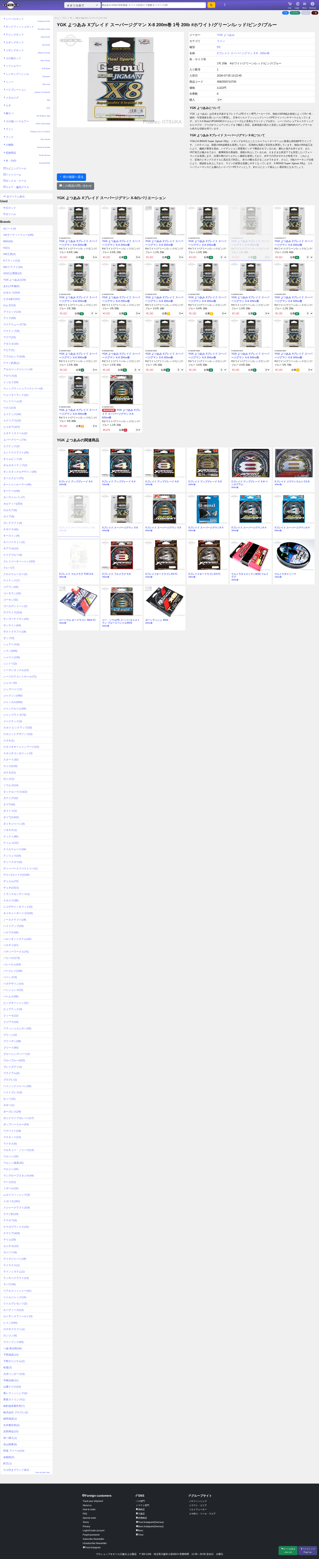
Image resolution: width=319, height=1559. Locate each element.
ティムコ (10, 842)
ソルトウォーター (198, 1509)
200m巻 (265, 53)
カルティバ (13, 503)
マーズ (9, 1182)
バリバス (11, 957)
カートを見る (289, 1550)
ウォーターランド (15, 394)
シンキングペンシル (28, 74)
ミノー (28, 82)
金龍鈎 (8, 1457)
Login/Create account (93, 1530)
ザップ (8, 638)
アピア (8, 350)
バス (285, 13)
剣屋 (7, 1367)
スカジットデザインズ (17, 734)
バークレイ (13, 970)
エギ (28, 106)
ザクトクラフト (14, 631)
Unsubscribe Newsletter (95, 1543)
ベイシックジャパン (17, 1086)
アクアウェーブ (14, 324)
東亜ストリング (14, 1399)
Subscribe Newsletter (93, 1539)
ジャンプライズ (14, 714)
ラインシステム (14, 1271)
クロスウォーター (15, 574)
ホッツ (9, 1098)
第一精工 (10, 1437)
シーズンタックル (16, 670)
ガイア (8, 516)
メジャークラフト (16, 1207)
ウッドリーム (12, 401)
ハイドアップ (13, 925)
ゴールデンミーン (15, 606)
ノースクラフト (14, 919)
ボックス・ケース (16, 180)
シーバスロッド (28, 19)
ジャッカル (13, 702)
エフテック (11, 446)
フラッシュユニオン (17, 1028)
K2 (6, 247)
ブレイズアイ (12, 1066)
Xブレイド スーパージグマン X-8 (237, 53)
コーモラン (12, 593)
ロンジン (10, 1335)
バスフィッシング (198, 1501)
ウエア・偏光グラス (17, 187)
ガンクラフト (12, 522)
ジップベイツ (12, 689)
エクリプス (12, 420)
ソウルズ (10, 785)
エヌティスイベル (15, 433)
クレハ (8, 567)
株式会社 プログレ (15, 1412)
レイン (10, 1322)
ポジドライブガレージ (18, 1118)
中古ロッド (9, 207)
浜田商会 (10, 1431)
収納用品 (28, 153)
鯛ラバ (28, 114)
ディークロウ (12, 861)
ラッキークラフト (16, 1277)
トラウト (295, 13)
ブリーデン (12, 1041)
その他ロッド (28, 59)
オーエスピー (13, 478)
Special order (89, 1518)
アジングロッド (28, 35)
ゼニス (8, 778)
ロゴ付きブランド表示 (26, 1470)
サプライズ (12, 612)
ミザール (10, 1188)
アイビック (12, 311)
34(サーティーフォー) (18, 234)
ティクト (10, 836)
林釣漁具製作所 (14, 1405)
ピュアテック (12, 1009)
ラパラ (9, 1284)
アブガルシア (14, 356)
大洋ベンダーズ (14, 1373)
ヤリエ (9, 1239)
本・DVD (28, 161)
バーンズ (10, 977)
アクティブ (11, 330)
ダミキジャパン (14, 823)
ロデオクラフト (14, 1329)
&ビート (9, 228)
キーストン (11, 535)
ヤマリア (11, 1233)
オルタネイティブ (15, 465)
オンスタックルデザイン (20, 471)
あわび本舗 (11, 286)
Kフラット (11, 260)
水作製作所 (11, 1425)
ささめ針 (11, 298)
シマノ (10, 650)
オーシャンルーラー (17, 484)
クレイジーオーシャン (19, 561)
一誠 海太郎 (12, 1348)
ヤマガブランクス (16, 1226)
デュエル (10, 881)
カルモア (10, 510)
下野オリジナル (14, 1361)
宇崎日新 (10, 1380)
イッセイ (10, 382)
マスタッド (12, 1137)
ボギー (8, 1105)
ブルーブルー (14, 1060)
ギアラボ (10, 548)
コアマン (10, 586)
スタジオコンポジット (17, 753)
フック (28, 138)
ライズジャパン (14, 1258)
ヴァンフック (13, 1341)
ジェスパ (10, 682)
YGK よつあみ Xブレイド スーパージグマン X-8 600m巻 (121, 414)
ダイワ (11, 817)
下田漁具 (10, 1354)
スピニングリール (16, 168)
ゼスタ (9, 772)
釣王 (7, 1463)
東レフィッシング (15, 1393)
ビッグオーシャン (15, 1002)
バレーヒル (12, 964)
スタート (10, 759)
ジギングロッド (28, 51)
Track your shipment (93, 1501)
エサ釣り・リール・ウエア (202, 1513)
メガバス (11, 1201)
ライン (28, 130)
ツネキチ (10, 829)
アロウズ (10, 375)
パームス (10, 996)
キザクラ (10, 529)
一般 (315, 13)
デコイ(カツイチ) (16, 874)
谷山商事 (10, 1444)
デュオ (11, 887)
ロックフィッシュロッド (28, 27)
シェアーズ (11, 644)
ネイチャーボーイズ (18, 913)
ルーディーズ (13, 1309)
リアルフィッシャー (17, 1290)
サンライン (12, 625)
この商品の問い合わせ (77, 185)
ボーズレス (12, 1111)
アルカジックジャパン (17, 369)
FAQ (85, 1513)
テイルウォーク (14, 849)
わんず (9, 305)
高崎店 (141, 1509)
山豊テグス (12, 1386)
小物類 (28, 145)
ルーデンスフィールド (17, 1316)
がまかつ (11, 292)
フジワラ (10, 1021)
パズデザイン (13, 983)
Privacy (86, 1526)
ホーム (57, 18)
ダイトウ (10, 810)
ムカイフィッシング (16, 1194)
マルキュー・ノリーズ (18, 1150)
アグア (9, 337)
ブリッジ (10, 1034)
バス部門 (140, 1501)
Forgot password (91, 1534)
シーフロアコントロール (20, 676)
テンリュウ (12, 855)
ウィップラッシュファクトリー (23, 388)
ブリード (10, 1047)
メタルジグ (28, 98)
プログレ (10, 1079)
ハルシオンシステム (17, 938)
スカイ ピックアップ (17, 727)
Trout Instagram (93, 1547)
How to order (89, 1509)
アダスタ (10, 343)
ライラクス (11, 1265)
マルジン (10, 1169)
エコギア (11, 426)
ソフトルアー (28, 67)
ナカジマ (10, 900)
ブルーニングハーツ (16, 1053)
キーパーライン (14, 542)
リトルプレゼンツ (15, 1303)
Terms (86, 1522)
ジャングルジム (14, 708)
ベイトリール (13, 174)
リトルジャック (14, 1297)
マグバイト (12, 1130)
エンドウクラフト (16, 452)
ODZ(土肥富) (12, 273)
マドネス (10, 1143)
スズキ (8, 740)
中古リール (9, 214)
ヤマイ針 (10, 1214)
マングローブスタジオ (18, 1175)
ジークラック (12, 721)
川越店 (141, 1513)
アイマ (9, 318)
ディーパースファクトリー (20, 868)
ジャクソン (13, 695)
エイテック (12, 414)
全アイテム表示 (15, 196)
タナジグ (10, 798)
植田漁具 (10, 1418)
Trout (140, 1534)
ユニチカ (10, 1246)
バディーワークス (16, 951)
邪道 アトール (13, 1450)
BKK (8, 241)
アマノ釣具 (11, 362)
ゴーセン (10, 599)
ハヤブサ (10, 932)
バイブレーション (28, 90)
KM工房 (9, 254)
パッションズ (13, 989)
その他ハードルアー (28, 122)
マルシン (10, 1156)
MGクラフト (13, 267)
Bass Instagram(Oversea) (151, 1526)
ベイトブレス (12, 1092)
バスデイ (10, 945)
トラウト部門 (142, 1505)
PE (71, 18)
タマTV (9, 804)
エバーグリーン (14, 439)
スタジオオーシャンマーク (21, 746)
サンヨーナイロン (16, 618)
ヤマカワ (10, 1220)
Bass (140, 1530)
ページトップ (309, 1550)
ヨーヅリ (10, 1252)
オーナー (11, 490)
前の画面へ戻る (73, 176)
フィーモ (10, 1015)
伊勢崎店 (142, 1518)
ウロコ (9, 407)
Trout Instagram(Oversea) (151, 1522)
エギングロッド (28, 43)
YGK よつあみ (14, 279)
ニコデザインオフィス (17, 906)
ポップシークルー (16, 1124)
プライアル (11, 1073)
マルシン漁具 (13, 1162)
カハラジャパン (14, 497)
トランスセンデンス (16, 893)
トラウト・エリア (198, 1505)
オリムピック (12, 458)
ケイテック (11, 580)
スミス (10, 766)
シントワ (10, 663)
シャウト (11, 657)
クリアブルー (12, 554)
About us (87, 1505)
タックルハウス (15, 791)
